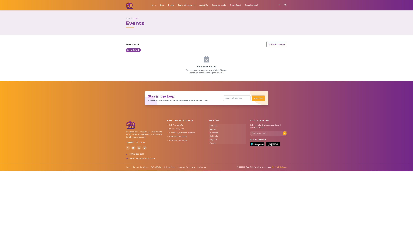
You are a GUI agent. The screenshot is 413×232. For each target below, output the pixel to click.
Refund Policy (156, 167)
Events (171, 5)
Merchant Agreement (186, 167)
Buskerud (214, 133)
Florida (213, 143)
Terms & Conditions (140, 167)
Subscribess (258, 98)
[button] (186, 5)
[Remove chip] (138, 50)
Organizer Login (252, 5)
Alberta (213, 129)
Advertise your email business (182, 133)
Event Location (278, 44)
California (214, 136)
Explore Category (185, 5)
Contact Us (201, 167)
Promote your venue (178, 140)
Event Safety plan (176, 129)
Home (153, 5)
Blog (162, 5)
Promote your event (178, 137)
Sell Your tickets (176, 125)
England (213, 140)
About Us (203, 5)
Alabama (213, 126)
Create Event (235, 5)
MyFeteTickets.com (279, 167)
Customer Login (219, 5)
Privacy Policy (169, 167)
